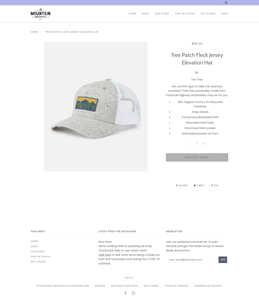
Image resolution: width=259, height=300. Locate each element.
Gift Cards (208, 13)
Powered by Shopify (208, 286)
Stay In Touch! (185, 13)
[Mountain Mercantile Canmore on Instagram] (133, 293)
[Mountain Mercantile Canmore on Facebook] (125, 293)
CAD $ (127, 278)
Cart (224, 13)
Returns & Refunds (124, 286)
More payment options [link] (197, 176)
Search (100, 286)
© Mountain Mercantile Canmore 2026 (63, 286)
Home (132, 13)
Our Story (162, 13)
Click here (104, 255)
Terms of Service (176, 286)
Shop (145, 13)
